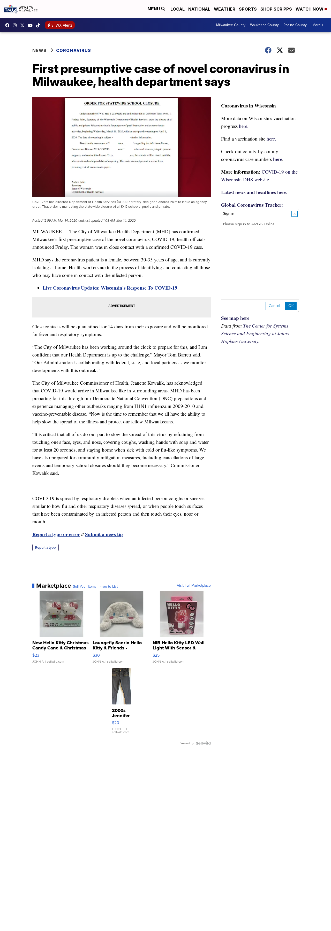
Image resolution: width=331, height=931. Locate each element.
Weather (224, 9)
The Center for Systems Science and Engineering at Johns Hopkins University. (255, 333)
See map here (235, 317)
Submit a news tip (104, 534)
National (199, 9)
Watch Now (310, 9)
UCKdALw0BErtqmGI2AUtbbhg (31, 25)
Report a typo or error (56, 534)
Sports (248, 9)
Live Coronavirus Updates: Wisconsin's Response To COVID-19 (110, 287)
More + (318, 25)
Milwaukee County (230, 25)
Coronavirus (73, 50)
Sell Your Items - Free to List (95, 586)
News (39, 50)
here (277, 159)
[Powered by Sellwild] (203, 743)
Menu (154, 9)
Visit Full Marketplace (194, 585)
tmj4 (8, 25)
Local (177, 9)
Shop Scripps (276, 9)
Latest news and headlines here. (254, 192)
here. (244, 126)
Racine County (295, 25)
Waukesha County (264, 25)
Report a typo (45, 547)
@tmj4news (39, 25)
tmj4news (16, 25)
